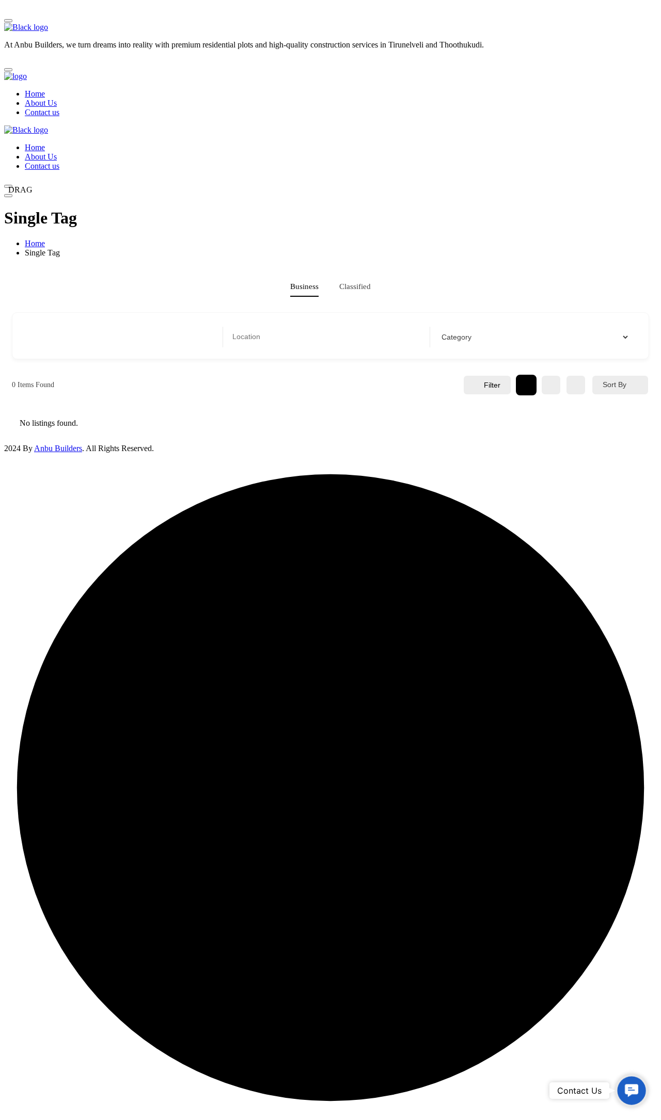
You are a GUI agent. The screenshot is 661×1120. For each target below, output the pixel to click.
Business (304, 286)
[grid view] (526, 385)
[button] (631, 1090)
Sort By (614, 384)
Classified (355, 286)
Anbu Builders (58, 448)
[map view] (575, 385)
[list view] (551, 385)
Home (35, 93)
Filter (492, 385)
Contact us (42, 112)
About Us (41, 103)
